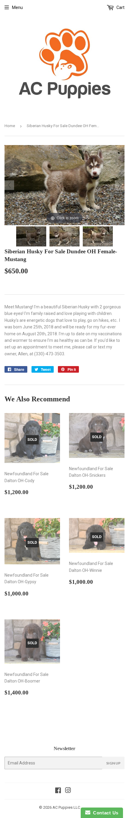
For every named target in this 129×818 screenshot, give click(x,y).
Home (9, 126)
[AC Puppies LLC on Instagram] (68, 791)
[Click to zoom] (64, 184)
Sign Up (113, 763)
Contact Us (104, 812)
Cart (120, 7)
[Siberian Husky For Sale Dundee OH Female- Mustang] (31, 236)
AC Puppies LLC (66, 807)
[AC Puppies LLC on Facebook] (58, 791)
